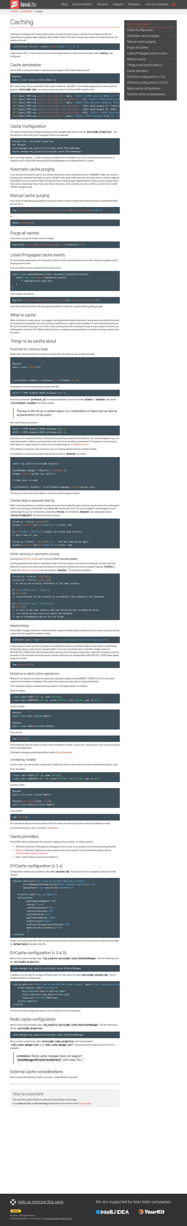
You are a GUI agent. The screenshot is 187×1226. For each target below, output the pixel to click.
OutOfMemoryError (80, 444)
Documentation (82, 4)
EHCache (20, 850)
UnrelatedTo (53, 828)
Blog (64, 4)
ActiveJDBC (26, 11)
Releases (134, 4)
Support (118, 4)
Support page (85, 1103)
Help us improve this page (40, 1201)
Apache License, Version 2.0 (59, 1218)
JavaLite (14, 11)
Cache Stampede (64, 752)
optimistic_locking (30, 559)
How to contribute (157, 4)
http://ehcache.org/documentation (32, 853)
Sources (102, 4)
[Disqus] (65, 1146)
